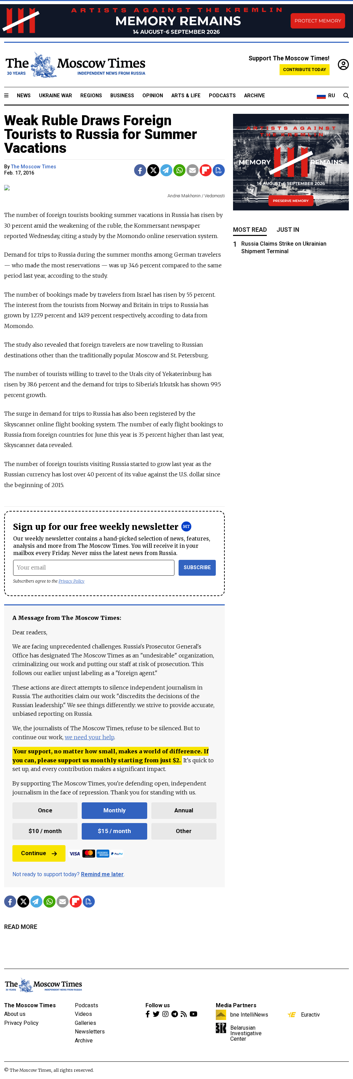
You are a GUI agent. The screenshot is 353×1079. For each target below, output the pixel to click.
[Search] (346, 95)
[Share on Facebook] (140, 170)
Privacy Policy (71, 581)
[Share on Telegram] (166, 170)
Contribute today (304, 69)
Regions (91, 96)
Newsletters (90, 1031)
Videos (83, 1014)
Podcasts (222, 96)
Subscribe (197, 568)
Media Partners (236, 1005)
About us (15, 1014)
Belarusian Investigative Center (246, 1033)
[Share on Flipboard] (206, 170)
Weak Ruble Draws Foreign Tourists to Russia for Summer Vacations (100, 134)
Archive (254, 96)
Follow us (157, 1005)
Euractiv (310, 1014)
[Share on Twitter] (153, 170)
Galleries (85, 1023)
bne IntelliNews (249, 1014)
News (24, 96)
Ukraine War (55, 96)
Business (122, 96)
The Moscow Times (30, 1005)
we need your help (89, 737)
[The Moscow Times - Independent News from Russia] (74, 65)
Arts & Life (186, 96)
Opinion (152, 96)
